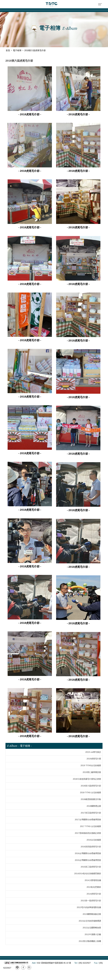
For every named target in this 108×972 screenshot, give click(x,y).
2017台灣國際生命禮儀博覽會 (88, 820)
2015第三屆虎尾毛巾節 (91, 867)
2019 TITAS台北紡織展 (91, 765)
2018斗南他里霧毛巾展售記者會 (87, 779)
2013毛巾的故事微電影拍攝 (89, 907)
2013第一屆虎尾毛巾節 (91, 901)
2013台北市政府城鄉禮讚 (90, 921)
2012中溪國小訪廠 (93, 934)
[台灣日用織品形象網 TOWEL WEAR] (51, 4)
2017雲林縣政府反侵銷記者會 (88, 833)
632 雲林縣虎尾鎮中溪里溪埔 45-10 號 (51, 963)
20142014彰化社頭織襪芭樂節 (87, 874)
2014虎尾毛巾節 (94, 894)
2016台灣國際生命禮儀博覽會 (88, 853)
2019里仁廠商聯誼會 (92, 772)
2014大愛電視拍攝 (93, 880)
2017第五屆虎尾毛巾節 (91, 813)
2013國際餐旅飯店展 (92, 914)
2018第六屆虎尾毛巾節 (91, 786)
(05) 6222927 (82, 963)
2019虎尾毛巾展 (94, 759)
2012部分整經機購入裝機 (90, 941)
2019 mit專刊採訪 (93, 752)
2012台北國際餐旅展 (92, 928)
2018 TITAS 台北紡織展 (90, 792)
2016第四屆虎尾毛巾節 (91, 847)
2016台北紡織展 (94, 840)
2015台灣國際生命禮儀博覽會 (88, 860)
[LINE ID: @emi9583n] (17, 968)
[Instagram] (29, 967)
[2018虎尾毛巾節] (30, 88)
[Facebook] (23, 967)
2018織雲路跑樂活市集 (91, 799)
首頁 (8, 50)
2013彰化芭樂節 (94, 887)
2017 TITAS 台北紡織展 (90, 826)
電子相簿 (17, 50)
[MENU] (100, 4)
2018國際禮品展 (94, 806)
